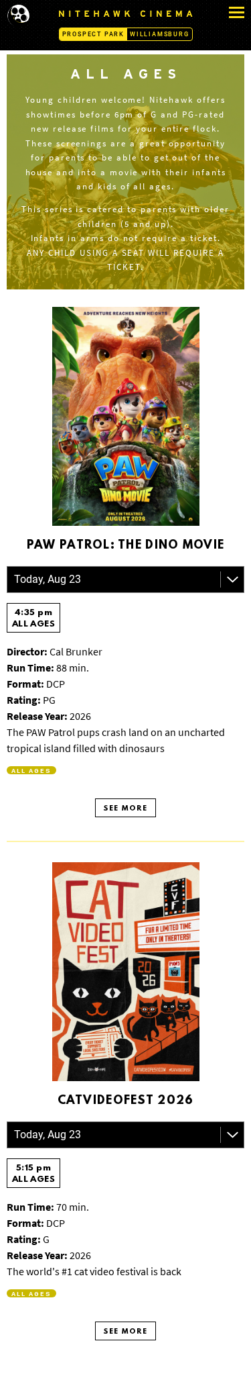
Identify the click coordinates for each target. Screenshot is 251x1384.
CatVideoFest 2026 (126, 1101)
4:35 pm (34, 618)
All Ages (31, 770)
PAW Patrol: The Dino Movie (125, 546)
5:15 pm (34, 1174)
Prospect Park (93, 34)
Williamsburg (159, 34)
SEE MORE (125, 808)
